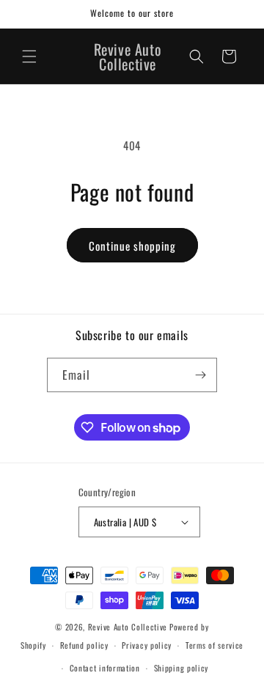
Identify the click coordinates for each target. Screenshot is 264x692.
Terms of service (214, 645)
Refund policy (84, 645)
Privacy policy (147, 645)
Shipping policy (181, 668)
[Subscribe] (200, 375)
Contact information (105, 668)
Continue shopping (132, 246)
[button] (29, 56)
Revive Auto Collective (127, 627)
